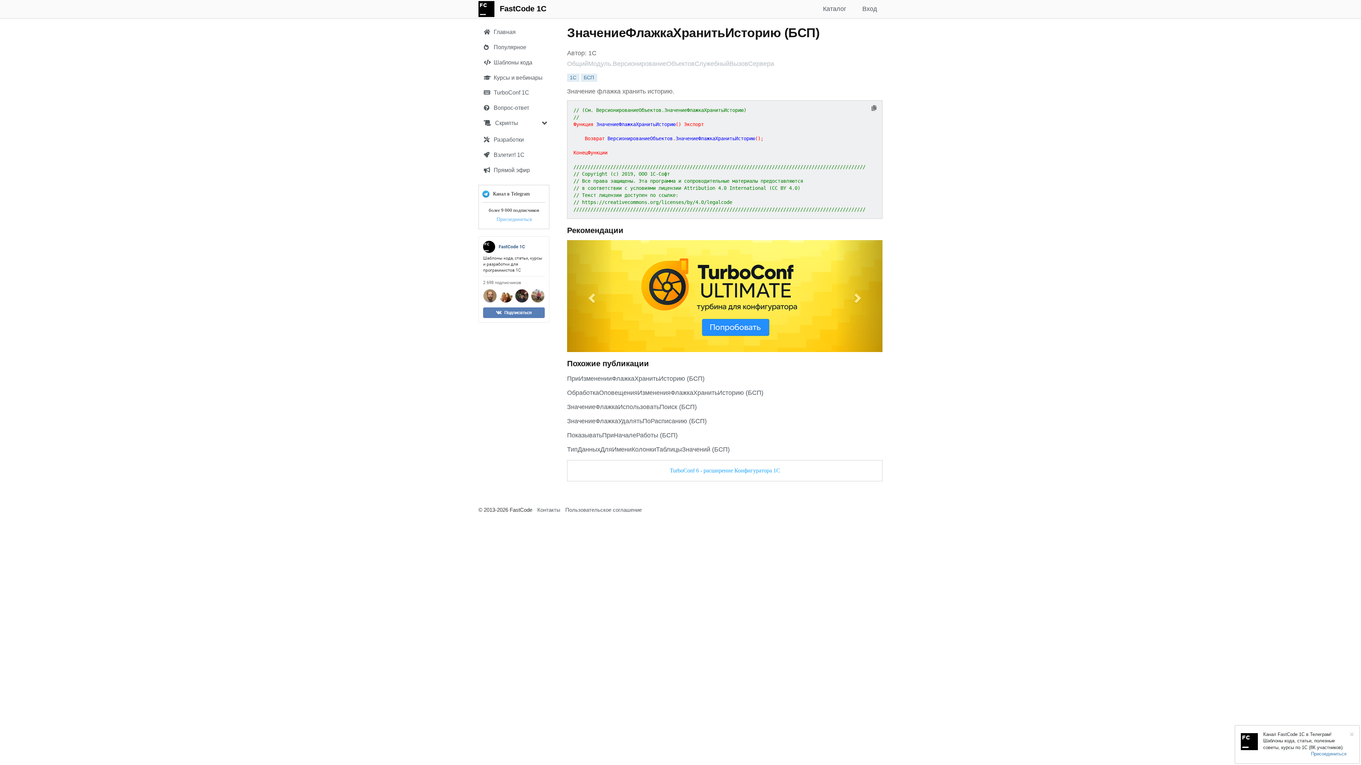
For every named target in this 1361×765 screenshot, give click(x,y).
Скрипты (506, 123)
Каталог (834, 8)
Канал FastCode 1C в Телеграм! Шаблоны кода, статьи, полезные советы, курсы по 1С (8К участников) (1303, 741)
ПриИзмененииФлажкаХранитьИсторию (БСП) (636, 378)
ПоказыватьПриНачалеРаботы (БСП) (622, 435)
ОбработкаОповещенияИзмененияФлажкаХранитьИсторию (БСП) (665, 392)
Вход (869, 8)
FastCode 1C (523, 8)
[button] (591, 296)
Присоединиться (514, 219)
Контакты (548, 510)
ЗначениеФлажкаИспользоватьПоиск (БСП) (632, 406)
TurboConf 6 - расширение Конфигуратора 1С (725, 471)
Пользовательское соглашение (603, 510)
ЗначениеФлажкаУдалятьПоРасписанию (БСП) (637, 421)
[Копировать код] (874, 108)
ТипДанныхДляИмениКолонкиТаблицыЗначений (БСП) (648, 449)
